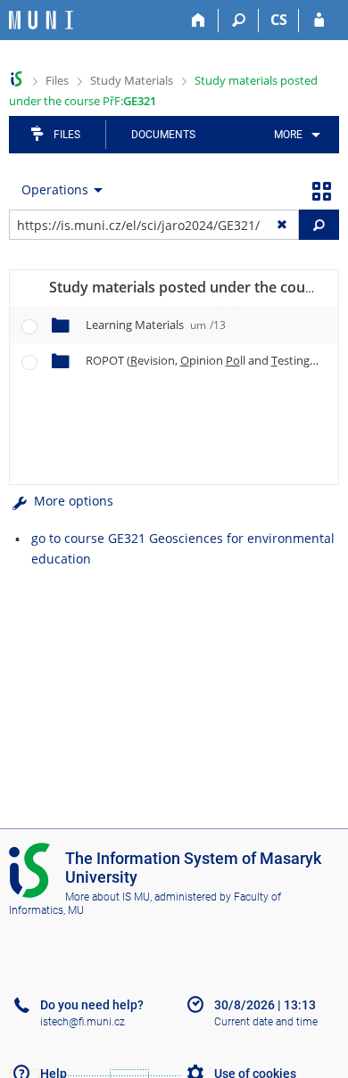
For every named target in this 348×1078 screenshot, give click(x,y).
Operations (54, 189)
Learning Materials (156, 325)
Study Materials (131, 80)
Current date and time (266, 1022)
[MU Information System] (16, 78)
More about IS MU (107, 897)
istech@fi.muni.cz (82, 1022)
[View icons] (321, 190)
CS (278, 19)
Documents (163, 134)
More (288, 134)
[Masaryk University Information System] (41, 20)
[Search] (239, 20)
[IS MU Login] (319, 20)
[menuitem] (294, 134)
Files (57, 80)
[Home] (198, 20)
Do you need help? (92, 1005)
